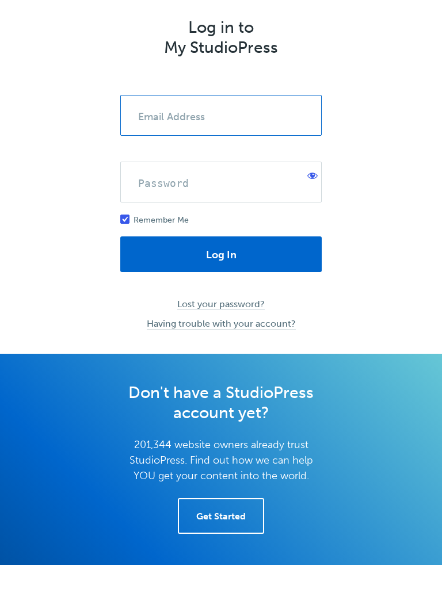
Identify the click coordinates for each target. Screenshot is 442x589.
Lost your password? (221, 304)
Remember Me (161, 220)
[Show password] (310, 173)
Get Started (221, 516)
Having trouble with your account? (221, 323)
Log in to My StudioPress (221, 37)
